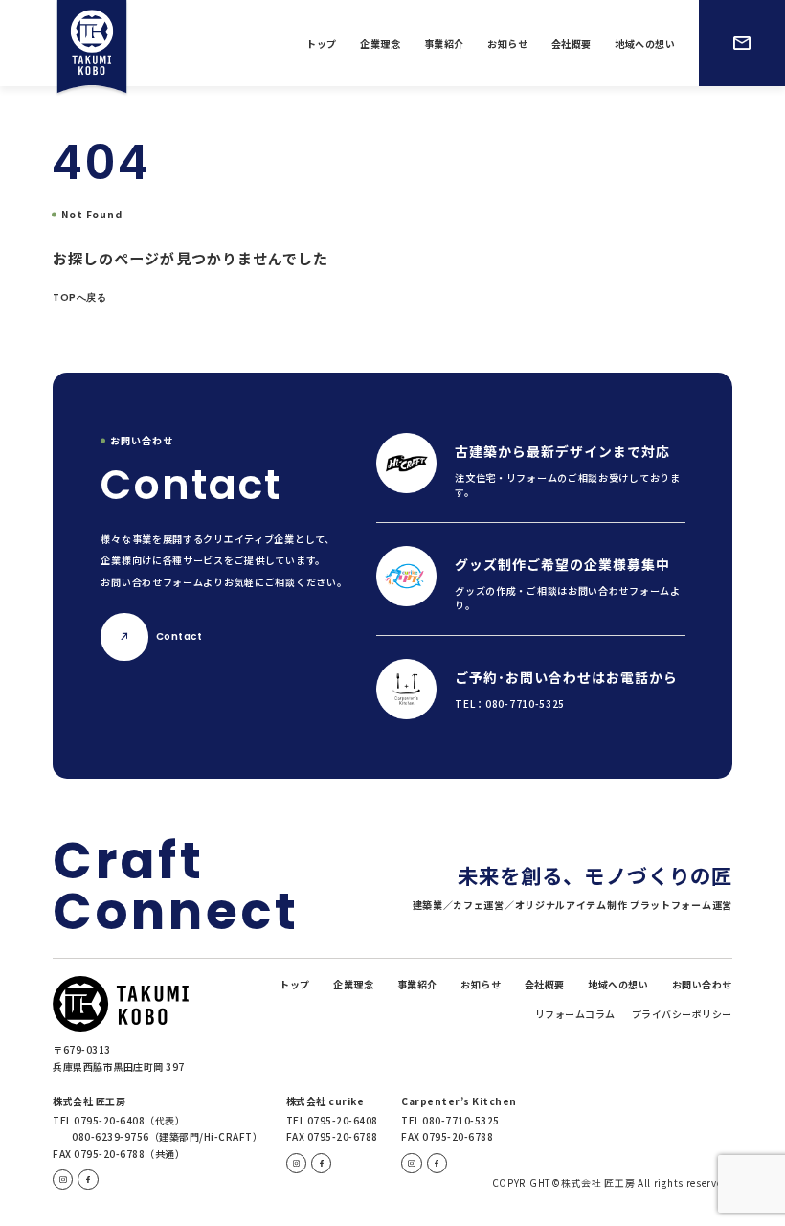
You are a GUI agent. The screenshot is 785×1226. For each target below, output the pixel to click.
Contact (179, 636)
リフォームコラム (575, 1014)
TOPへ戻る (79, 298)
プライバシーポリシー (682, 1014)
